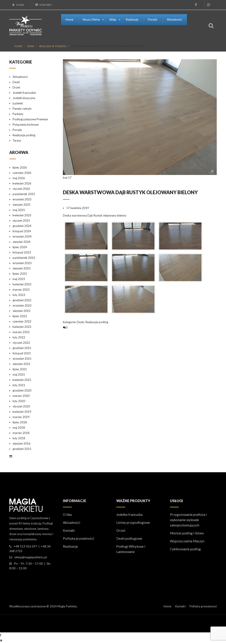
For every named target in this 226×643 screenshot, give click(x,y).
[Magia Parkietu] (25, 25)
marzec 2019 (21, 417)
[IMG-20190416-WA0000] (133, 299)
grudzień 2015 (22, 449)
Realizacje (70, 546)
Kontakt (46, 4)
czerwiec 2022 (22, 321)
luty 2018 (19, 438)
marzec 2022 (21, 332)
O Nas (20, 4)
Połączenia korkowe (26, 124)
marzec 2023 (21, 289)
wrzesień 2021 (22, 358)
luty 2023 (19, 295)
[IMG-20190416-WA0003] (133, 267)
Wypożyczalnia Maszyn (187, 541)
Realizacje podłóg (53, 46)
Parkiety (18, 114)
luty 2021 (19, 385)
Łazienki (18, 103)
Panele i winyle (22, 108)
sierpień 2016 (21, 443)
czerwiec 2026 (22, 173)
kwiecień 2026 (22, 183)
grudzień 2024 (22, 226)
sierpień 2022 (21, 311)
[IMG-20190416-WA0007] (86, 236)
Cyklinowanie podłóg (185, 549)
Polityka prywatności (78, 538)
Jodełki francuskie (24, 92)
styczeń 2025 (21, 220)
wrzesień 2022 (22, 305)
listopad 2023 (22, 252)
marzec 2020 (21, 395)
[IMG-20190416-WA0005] (180, 236)
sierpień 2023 (21, 268)
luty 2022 (19, 337)
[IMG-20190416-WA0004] (86, 267)
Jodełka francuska (129, 514)
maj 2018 (19, 427)
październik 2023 (24, 257)
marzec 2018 (21, 433)
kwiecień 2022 (22, 326)
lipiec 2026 (20, 167)
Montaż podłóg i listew (187, 533)
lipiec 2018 (20, 422)
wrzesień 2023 (22, 263)
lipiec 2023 (20, 273)
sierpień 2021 (21, 364)
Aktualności (20, 77)
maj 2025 (19, 210)
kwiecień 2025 (22, 215)
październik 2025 (24, 194)
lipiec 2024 (20, 247)
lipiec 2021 (20, 369)
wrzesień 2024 (22, 236)
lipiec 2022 (20, 316)
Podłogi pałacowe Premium (30, 119)
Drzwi (16, 87)
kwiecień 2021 (22, 380)
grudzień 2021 (22, 348)
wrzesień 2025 (22, 199)
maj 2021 (19, 374)
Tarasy (17, 140)
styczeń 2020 (21, 406)
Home (19, 46)
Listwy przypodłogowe (133, 522)
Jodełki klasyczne (24, 98)
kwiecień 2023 (22, 284)
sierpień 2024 (21, 242)
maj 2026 (19, 178)
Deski (31, 46)
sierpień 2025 (21, 204)
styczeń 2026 (21, 188)
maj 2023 (19, 279)
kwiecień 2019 (22, 411)
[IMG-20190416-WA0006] (133, 236)
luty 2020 (19, 401)
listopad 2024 (22, 231)
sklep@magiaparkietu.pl (30, 557)
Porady (17, 130)
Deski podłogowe (129, 538)
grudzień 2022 (22, 300)
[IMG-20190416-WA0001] (86, 299)
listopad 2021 (22, 353)
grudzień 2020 (22, 390)
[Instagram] (208, 5)
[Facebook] (196, 5)
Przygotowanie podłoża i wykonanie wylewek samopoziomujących (188, 519)
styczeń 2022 (21, 342)
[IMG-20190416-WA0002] (180, 267)
